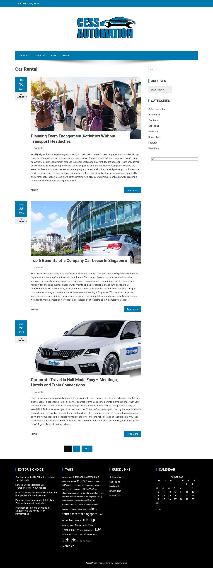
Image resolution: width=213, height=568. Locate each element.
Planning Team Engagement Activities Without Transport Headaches (34, 502)
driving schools (75, 501)
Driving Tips (154, 137)
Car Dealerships (72, 485)
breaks (97, 481)
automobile (79, 476)
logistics (87, 509)
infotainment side (92, 505)
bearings (90, 481)
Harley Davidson (78, 505)
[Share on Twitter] (44, 190)
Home (53, 55)
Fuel (89, 500)
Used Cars (153, 148)
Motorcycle (81, 525)
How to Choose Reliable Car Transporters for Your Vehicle (30, 486)
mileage (89, 519)
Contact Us (40, 55)
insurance (66, 509)
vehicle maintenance (84, 541)
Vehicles (68, 546)
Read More (132, 190)
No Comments (22, 96)
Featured (152, 142)
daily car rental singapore (86, 497)
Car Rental (38, 148)
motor (72, 525)
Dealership (153, 131)
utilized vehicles (90, 535)
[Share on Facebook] (41, 190)
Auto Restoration (157, 109)
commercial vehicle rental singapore (90, 493)
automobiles (92, 476)
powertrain (84, 530)
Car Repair (153, 125)
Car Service (88, 489)
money (66, 525)
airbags (65, 477)
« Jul (158, 509)
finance (84, 501)
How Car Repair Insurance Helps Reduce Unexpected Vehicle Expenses (36, 494)
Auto (70, 477)
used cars (78, 534)
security (91, 530)
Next (87, 448)
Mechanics (75, 520)
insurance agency (77, 509)
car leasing (83, 485)
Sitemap (65, 55)
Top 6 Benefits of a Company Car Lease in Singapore (79, 260)
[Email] (51, 190)
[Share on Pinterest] (48, 190)
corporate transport (69, 497)
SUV (98, 529)
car (64, 484)
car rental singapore (73, 489)
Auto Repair (80, 481)
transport (67, 534)
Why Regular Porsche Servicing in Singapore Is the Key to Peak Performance (32, 510)
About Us (24, 55)
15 (187, 491)
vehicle (69, 540)
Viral (108, 563)
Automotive (154, 114)
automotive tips (68, 481)
